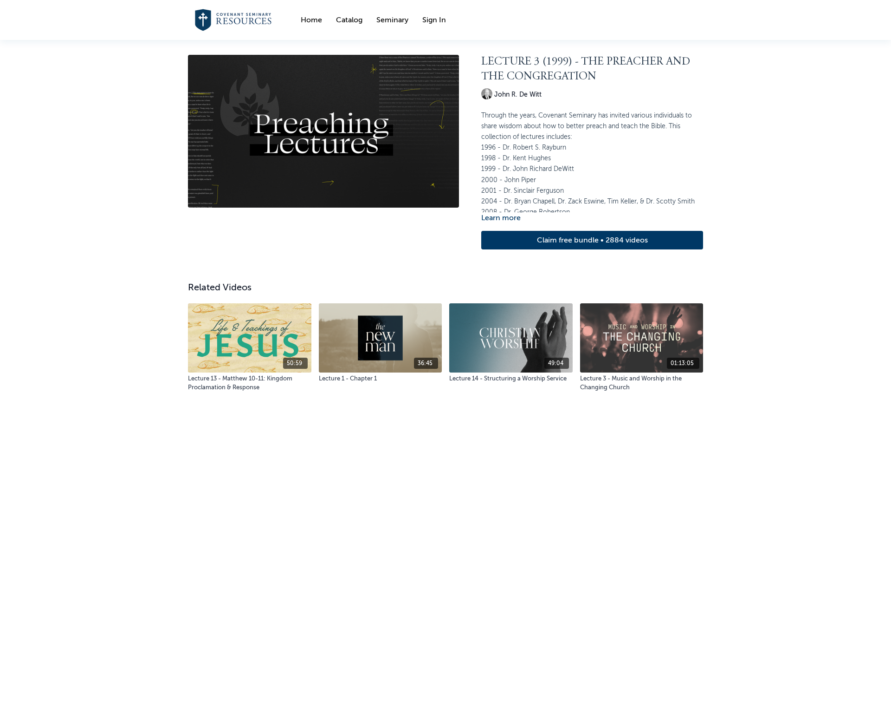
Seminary (392, 20)
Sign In (434, 20)
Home (311, 20)
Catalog (349, 20)
